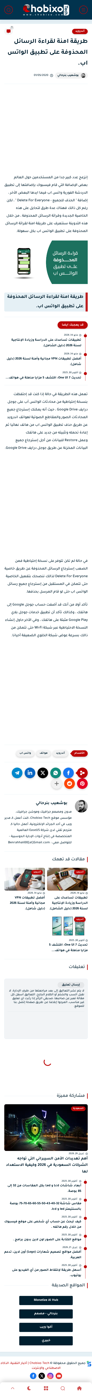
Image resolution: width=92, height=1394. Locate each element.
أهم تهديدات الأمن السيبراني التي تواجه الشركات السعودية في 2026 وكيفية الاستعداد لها (47, 1165)
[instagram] (50, 1376)
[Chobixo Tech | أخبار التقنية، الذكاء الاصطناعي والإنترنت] (46, 10)
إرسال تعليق (71, 985)
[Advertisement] (46, 132)
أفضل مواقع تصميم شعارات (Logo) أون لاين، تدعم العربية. (42, 1255)
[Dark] (29, 1388)
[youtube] (59, 1376)
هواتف (43, 753)
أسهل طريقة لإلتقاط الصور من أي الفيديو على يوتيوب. (46, 1273)
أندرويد (80, 31)
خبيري (46, 1340)
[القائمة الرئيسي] (83, 10)
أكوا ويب (46, 1327)
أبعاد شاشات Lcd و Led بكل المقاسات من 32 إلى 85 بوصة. (44, 1188)
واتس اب (25, 753)
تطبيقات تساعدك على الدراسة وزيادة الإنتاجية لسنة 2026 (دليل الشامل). (46, 343)
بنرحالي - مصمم (46, 1314)
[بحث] (8, 10)
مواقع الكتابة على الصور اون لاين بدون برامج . (47, 1240)
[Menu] (46, 1388)
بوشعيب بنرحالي (68, 75)
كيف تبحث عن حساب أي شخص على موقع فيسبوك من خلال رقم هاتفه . (42, 1224)
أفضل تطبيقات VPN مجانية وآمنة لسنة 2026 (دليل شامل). (44, 361)
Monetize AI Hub (46, 1300)
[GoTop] (12, 1388)
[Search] (62, 1388)
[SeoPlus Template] (89, 1363)
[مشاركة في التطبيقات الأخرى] (56, 783)
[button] (68, 773)
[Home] (79, 1388)
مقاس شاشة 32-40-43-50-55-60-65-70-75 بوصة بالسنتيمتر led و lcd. (45, 1206)
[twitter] (42, 1376)
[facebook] (33, 1376)
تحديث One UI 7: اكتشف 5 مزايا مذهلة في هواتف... (43, 378)
